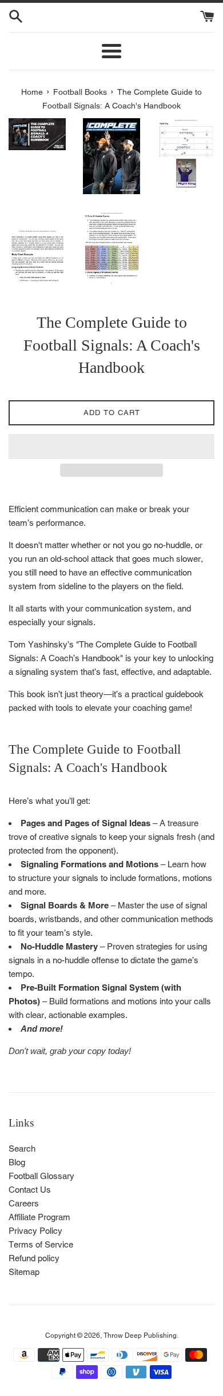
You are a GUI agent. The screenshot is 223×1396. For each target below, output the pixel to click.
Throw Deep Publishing (140, 1335)
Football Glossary (41, 1176)
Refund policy (34, 1258)
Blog (17, 1162)
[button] (111, 446)
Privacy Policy (35, 1231)
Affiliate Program (39, 1217)
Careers (24, 1203)
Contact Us (30, 1189)
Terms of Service (41, 1244)
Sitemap (24, 1272)
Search (22, 1148)
